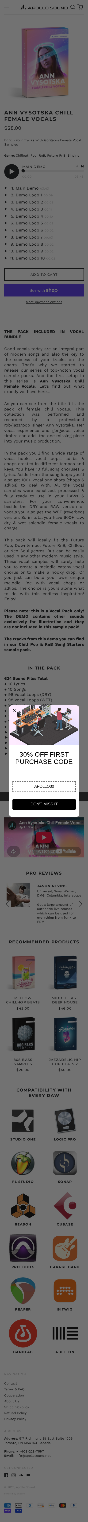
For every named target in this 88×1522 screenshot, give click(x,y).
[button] (44, 786)
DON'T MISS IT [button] (44, 804)
